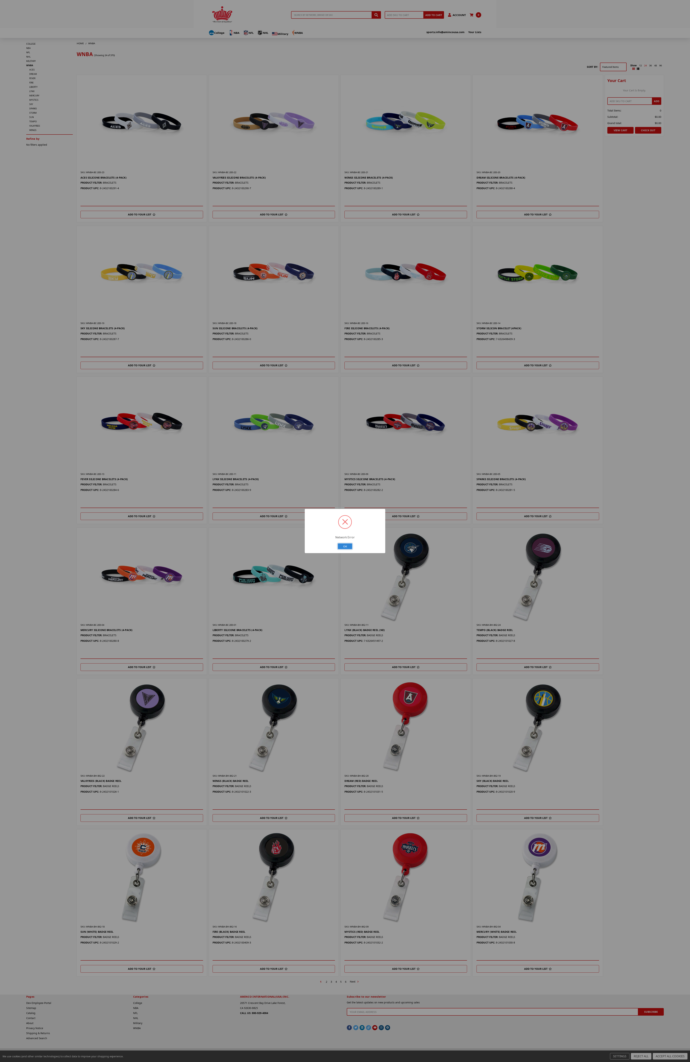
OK (345, 546)
